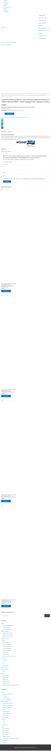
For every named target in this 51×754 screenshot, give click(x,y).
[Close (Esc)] (2, 751)
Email (4, 175)
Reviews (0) (9, 131)
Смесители (3, 658)
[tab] (3, 132)
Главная (5, 0)
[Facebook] (25, 120)
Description (3, 131)
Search (47, 615)
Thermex (4, 671)
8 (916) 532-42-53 (42, 35)
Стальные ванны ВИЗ (7, 629)
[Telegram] (25, 126)
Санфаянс (3, 640)
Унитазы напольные (6, 646)
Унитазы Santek (5, 642)
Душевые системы (5, 638)
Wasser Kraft (5, 665)
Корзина (5, 8)
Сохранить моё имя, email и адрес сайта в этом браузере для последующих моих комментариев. (24, 178)
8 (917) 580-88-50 (42, 38)
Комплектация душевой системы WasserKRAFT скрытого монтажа (28, 93)
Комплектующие (5, 654)
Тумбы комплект (5, 675)
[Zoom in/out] (18, 751)
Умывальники (5, 652)
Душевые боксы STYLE (7, 633)
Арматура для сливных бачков (8, 656)
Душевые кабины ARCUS (7, 634)
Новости (5, 2)
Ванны (2, 623)
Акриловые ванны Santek (7, 625)
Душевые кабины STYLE (7, 636)
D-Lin (3, 661)
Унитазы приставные (6, 648)
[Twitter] (25, 122)
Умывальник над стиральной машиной (10, 685)
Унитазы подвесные (6, 644)
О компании (6, 3)
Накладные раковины (7, 650)
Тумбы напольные (6, 681)
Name (4, 172)
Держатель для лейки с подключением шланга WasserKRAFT (16, 117)
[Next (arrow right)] (7, 753)
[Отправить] (25, 128)
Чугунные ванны (5, 627)
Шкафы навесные (6, 683)
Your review (5, 164)
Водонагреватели (5, 669)
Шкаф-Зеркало (5, 677)
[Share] (7, 751)
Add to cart (9, 113)
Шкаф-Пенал (5, 679)
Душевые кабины (4, 631)
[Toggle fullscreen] (12, 751)
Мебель (2, 673)
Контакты (6, 10)
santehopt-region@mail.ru (44, 30)
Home (2, 93)
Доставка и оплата (8, 7)
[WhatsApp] (25, 124)
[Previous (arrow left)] (2, 753)
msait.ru (35, 747)
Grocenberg (4, 659)
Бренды (5, 5)
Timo (3, 663)
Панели (5, 696)
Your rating (5, 162)
